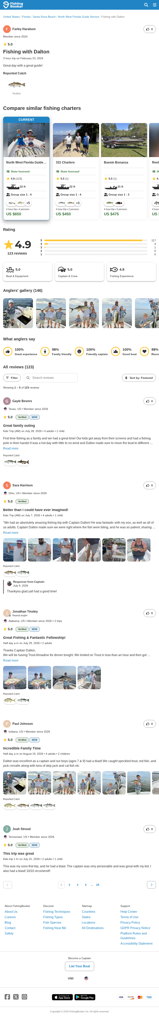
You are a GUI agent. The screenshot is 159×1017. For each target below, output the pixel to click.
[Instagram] (24, 997)
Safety (9, 933)
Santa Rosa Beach (44, 16)
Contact (10, 928)
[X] (16, 997)
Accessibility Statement (136, 943)
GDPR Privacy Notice (135, 928)
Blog (8, 922)
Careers (10, 917)
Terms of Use (129, 917)
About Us (11, 911)
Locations (88, 922)
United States (11, 16)
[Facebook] (7, 997)
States (86, 917)
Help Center (128, 911)
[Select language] (86, 978)
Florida (26, 16)
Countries (88, 911)
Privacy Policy (130, 922)
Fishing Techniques (56, 911)
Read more (10, 448)
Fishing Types (53, 917)
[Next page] (151, 884)
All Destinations (93, 928)
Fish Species (52, 922)
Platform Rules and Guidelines (133, 936)
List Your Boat (79, 966)
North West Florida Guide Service (78, 16)
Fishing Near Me (54, 928)
